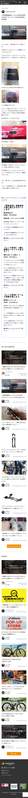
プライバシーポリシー (7, 775)
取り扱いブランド (6, 770)
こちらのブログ (14, 238)
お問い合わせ (5, 772)
